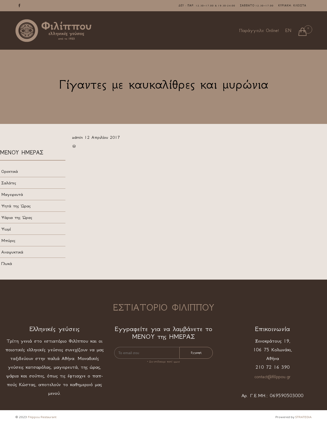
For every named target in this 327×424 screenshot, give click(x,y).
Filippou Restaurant (42, 417)
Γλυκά (6, 263)
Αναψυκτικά (12, 252)
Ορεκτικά (9, 171)
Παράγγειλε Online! (259, 30)
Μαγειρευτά (12, 194)
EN (288, 30)
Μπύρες (8, 240)
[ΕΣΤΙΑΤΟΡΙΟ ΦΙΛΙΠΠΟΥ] (53, 30)
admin (77, 137)
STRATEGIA (303, 417)
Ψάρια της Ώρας (16, 217)
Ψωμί (6, 228)
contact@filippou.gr (272, 376)
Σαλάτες (8, 182)
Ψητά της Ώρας (16, 205)
